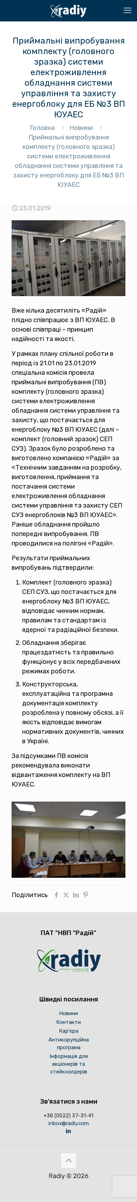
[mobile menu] (127, 11)
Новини (81, 128)
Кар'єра (68, 1031)
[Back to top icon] (68, 1160)
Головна (42, 128)
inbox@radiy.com (68, 1123)
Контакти (68, 1022)
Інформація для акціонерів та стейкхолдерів (69, 1064)
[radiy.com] (68, 10)
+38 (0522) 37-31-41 (68, 1115)
